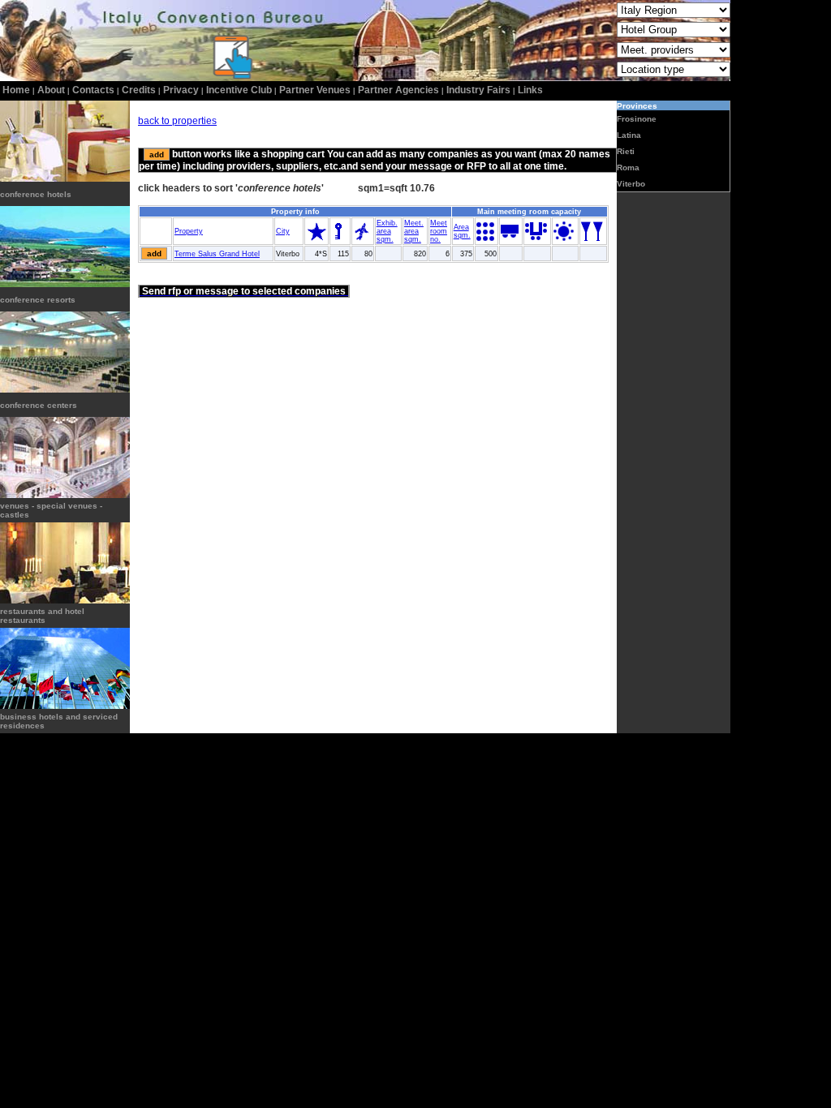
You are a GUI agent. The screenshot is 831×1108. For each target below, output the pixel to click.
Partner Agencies (398, 90)
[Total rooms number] (339, 238)
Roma (628, 167)
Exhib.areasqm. (387, 231)
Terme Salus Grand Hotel (217, 254)
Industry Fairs (478, 90)
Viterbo (631, 183)
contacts (93, 90)
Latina (629, 135)
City (283, 231)
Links (530, 90)
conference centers (38, 405)
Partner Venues (315, 90)
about (51, 90)
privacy (181, 90)
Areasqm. (462, 231)
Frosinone (637, 118)
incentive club (239, 90)
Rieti (626, 151)
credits (139, 90)
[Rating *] (317, 238)
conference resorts (37, 299)
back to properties (177, 121)
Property (188, 231)
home (16, 90)
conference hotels (35, 194)
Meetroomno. (438, 231)
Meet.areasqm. (414, 231)
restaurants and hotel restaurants (42, 616)
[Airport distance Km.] (361, 238)
